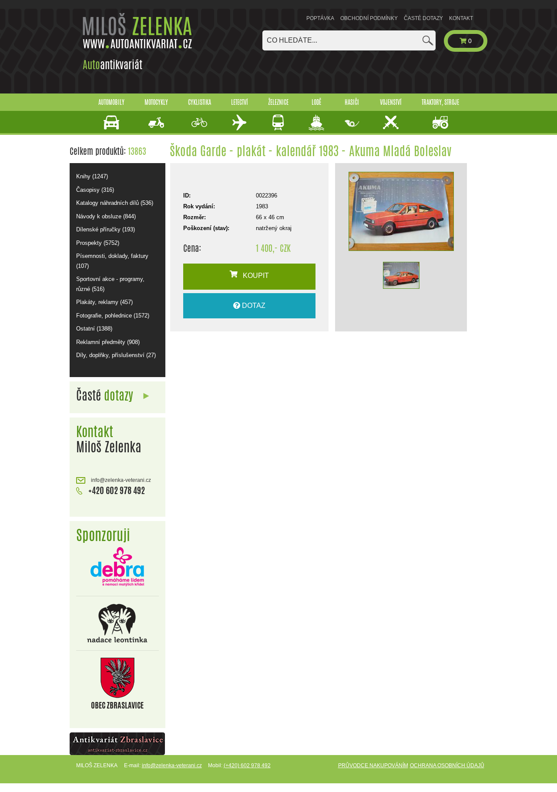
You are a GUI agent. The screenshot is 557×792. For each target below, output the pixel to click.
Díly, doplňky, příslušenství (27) (116, 355)
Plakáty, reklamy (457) (104, 302)
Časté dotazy (423, 18)
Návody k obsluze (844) (106, 216)
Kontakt (461, 18)
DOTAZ (252, 305)
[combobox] (349, 40)
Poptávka (320, 18)
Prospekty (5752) (97, 243)
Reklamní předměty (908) (108, 342)
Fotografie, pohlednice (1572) (112, 315)
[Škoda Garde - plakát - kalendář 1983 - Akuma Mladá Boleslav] (401, 211)
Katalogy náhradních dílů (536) (114, 203)
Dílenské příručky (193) (105, 229)
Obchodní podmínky (369, 18)
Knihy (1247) (92, 176)
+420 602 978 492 (116, 490)
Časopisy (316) (95, 190)
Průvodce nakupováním (373, 765)
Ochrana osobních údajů (447, 765)
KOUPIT (253, 275)
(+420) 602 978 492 (247, 765)
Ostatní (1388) (94, 328)
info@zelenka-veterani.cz (120, 480)
